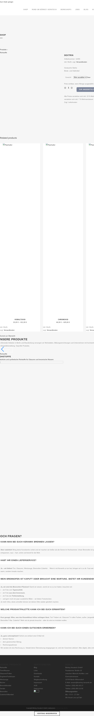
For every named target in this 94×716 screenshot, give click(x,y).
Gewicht (68, 77)
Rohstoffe (3, 52)
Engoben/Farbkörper (7, 676)
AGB (35, 685)
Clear (88, 77)
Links (36, 670)
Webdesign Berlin (62, 708)
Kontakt (36, 676)
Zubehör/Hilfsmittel (7, 694)
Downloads (38, 673)
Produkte (3, 49)
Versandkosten (81, 62)
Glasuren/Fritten (6, 673)
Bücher (2, 682)
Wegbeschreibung (40, 679)
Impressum (38, 682)
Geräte (2, 688)
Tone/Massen (5, 670)
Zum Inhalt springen (6, 2)
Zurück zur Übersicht (7, 336)
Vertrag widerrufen (47, 713)
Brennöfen (4, 691)
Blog (35, 667)
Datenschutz (38, 688)
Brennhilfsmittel (5, 685)
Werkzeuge (4, 679)
